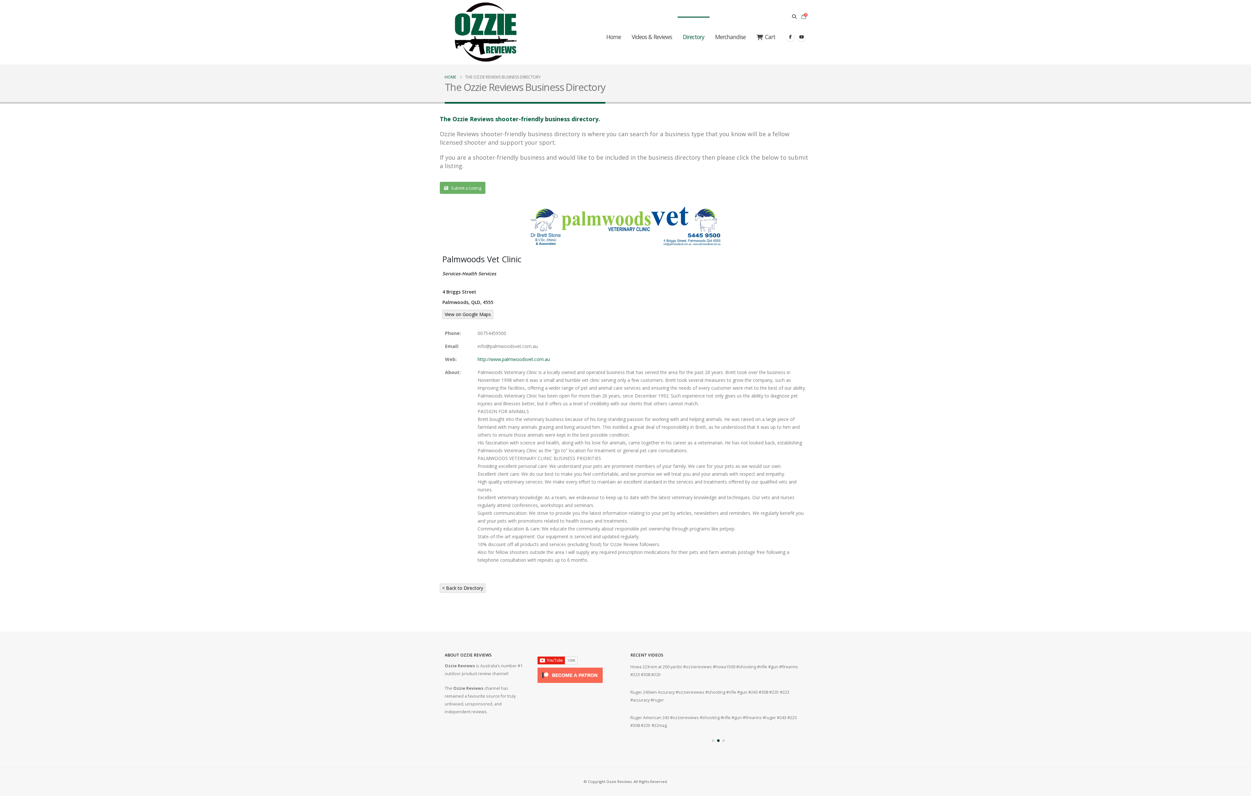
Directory (693, 37)
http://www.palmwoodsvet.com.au (514, 359)
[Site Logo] (485, 32)
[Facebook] (790, 36)
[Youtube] (801, 36)
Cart (770, 37)
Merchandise (730, 37)
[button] (794, 17)
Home (613, 37)
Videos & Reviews (652, 37)
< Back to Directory (462, 588)
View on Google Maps (468, 314)
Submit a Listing (465, 188)
